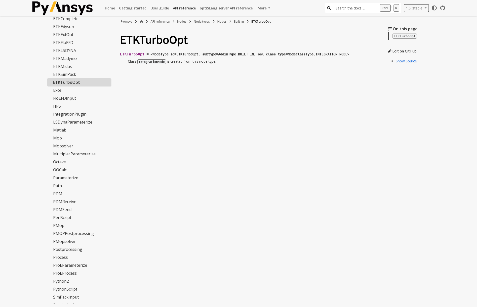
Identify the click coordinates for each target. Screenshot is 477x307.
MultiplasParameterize (74, 154)
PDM (57, 193)
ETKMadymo (65, 58)
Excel (57, 90)
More (263, 8)
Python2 (61, 281)
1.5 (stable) (415, 8)
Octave (59, 162)
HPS (57, 106)
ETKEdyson (63, 26)
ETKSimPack (64, 74)
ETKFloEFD (63, 42)
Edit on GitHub (404, 51)
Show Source (406, 61)
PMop (58, 225)
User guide (160, 8)
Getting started (133, 8)
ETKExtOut (63, 34)
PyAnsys (126, 21)
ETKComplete (66, 18)
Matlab (59, 130)
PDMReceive (64, 201)
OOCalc (60, 170)
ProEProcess (65, 273)
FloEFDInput (64, 98)
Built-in (239, 21)
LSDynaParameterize (72, 122)
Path (57, 185)
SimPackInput (66, 297)
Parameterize (65, 177)
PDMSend (62, 209)
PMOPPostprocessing (73, 233)
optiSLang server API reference (226, 8)
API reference (184, 8)
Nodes (181, 21)
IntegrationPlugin (69, 114)
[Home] (141, 22)
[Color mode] (434, 8)
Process (60, 257)
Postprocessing (67, 249)
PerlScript (62, 217)
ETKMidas (62, 66)
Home (110, 8)
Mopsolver (63, 146)
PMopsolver (64, 241)
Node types (202, 21)
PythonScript (65, 289)
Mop (57, 138)
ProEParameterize (70, 265)
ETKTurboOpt (66, 82)
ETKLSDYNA (64, 50)
